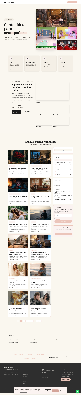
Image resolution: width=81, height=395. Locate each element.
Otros (55, 339)
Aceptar (55, 390)
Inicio (24, 369)
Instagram (5, 374)
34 (37, 320)
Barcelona (44, 372)
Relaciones (34, 342)
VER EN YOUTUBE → (15, 115)
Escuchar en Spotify (27, 115)
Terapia (23, 2)
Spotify (13, 374)
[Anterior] (18, 321)
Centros (28, 2)
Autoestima (12, 344)
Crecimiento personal (13, 339)
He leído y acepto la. (62, 218)
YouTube (16, 374)
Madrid (43, 369)
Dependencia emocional (14, 342)
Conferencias (34, 2)
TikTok (9, 374)
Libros (45, 2)
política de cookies (23, 392)
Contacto (53, 2)
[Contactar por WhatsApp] (77, 391)
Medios (24, 381)
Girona (43, 376)
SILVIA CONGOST (9, 2)
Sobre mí (19, 2)
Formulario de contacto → (65, 376)
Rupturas (33, 344)
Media (49, 2)
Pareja (33, 339)
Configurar (62, 390)
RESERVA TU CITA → (72, 2)
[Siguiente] (40, 321)
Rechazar (48, 390)
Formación (40, 2)
